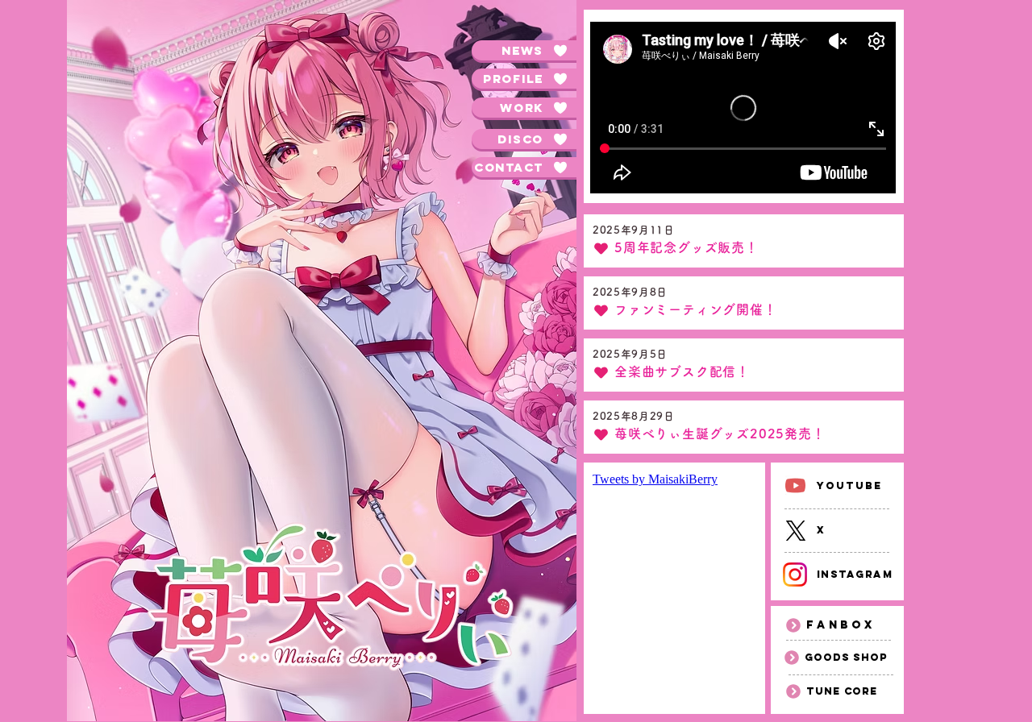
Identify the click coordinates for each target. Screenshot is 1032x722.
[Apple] (795, 485)
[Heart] (600, 248)
